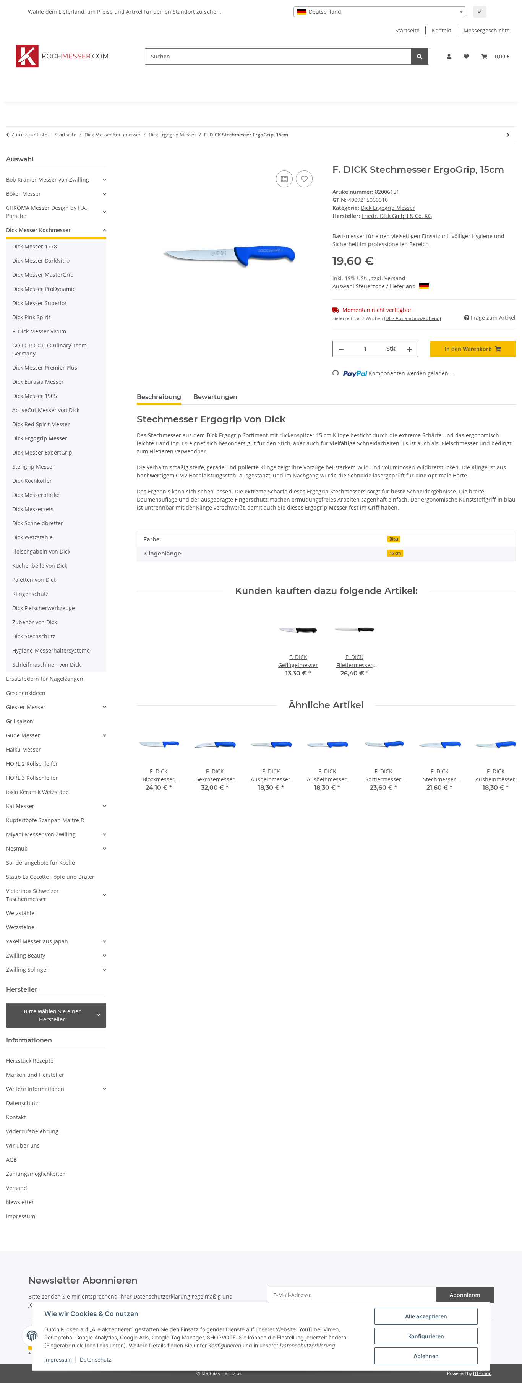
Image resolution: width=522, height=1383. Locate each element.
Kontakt (441, 30)
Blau (393, 539)
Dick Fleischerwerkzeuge (43, 608)
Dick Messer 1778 (34, 246)
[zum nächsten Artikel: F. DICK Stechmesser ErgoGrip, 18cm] (508, 135)
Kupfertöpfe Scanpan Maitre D (45, 820)
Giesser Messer (25, 707)
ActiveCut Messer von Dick (45, 410)
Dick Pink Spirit (31, 317)
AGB (11, 1159)
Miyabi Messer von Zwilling (41, 834)
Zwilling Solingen (28, 969)
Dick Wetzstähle (32, 537)
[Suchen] (419, 56)
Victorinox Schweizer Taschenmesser (32, 895)
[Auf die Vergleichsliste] (284, 178)
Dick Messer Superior (39, 303)
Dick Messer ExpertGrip (42, 452)
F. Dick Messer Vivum (39, 331)
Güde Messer (23, 735)
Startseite (407, 30)
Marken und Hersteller (35, 1074)
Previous (149, 767)
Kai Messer (20, 806)
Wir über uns (23, 1145)
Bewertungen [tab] (215, 397)
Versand (394, 278)
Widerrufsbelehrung (32, 1131)
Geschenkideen (25, 692)
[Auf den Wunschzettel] (304, 178)
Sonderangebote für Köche (40, 862)
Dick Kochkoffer (32, 480)
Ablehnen (426, 1356)
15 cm (395, 553)
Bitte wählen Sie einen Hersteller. (53, 1015)
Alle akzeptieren (426, 1316)
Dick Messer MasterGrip (43, 274)
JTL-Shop (482, 1373)
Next (503, 767)
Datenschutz (96, 1359)
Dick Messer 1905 (34, 395)
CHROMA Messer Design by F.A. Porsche (46, 211)
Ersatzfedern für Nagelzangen (44, 678)
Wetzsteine (20, 927)
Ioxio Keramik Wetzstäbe (37, 791)
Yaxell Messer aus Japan (37, 941)
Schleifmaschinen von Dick (46, 664)
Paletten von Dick (34, 579)
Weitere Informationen (35, 1088)
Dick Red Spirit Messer (41, 424)
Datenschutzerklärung (161, 1296)
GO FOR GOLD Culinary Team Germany (49, 349)
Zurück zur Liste (29, 134)
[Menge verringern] (341, 349)
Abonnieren (465, 1295)
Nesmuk (16, 848)
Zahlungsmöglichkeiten (36, 1173)
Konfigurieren (426, 1336)
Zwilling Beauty (25, 955)
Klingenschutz (30, 593)
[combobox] (379, 11)
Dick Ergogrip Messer (388, 207)
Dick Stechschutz (33, 636)
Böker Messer (23, 193)
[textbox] (379, 12)
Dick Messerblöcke (36, 494)
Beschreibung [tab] (159, 397)
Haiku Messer (23, 749)
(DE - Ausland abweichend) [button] (412, 318)
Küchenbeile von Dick (39, 565)
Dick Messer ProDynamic (43, 288)
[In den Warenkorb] (143, 160)
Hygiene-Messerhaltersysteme (51, 650)
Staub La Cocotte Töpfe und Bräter (50, 876)
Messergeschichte (487, 30)
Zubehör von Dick (34, 622)
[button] (449, 56)
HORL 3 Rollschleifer (32, 777)
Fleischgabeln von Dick (41, 551)
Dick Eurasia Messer (38, 381)
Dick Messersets (32, 509)
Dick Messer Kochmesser (38, 230)
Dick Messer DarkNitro (41, 260)
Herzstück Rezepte (29, 1060)
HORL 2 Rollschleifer (32, 763)
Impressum (58, 1359)
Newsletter (20, 1202)
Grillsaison (19, 721)
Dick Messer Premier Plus (44, 367)
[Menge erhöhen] (409, 349)
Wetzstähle (20, 913)
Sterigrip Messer (33, 466)
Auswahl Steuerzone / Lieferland (374, 286)
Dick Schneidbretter (37, 523)
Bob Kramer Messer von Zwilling (47, 179)
